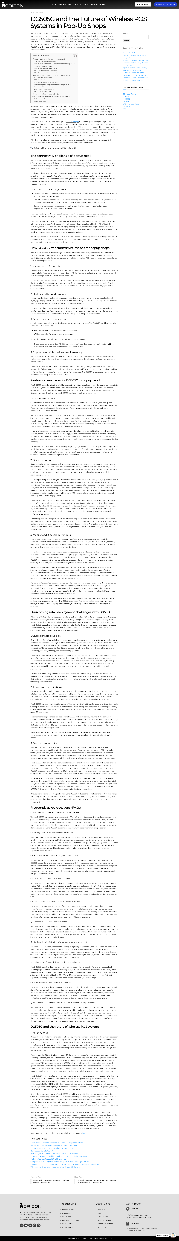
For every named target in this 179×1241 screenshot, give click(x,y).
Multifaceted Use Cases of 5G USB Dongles (48, 1159)
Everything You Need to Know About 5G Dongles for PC (53, 1148)
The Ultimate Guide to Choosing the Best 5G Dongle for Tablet (56, 1143)
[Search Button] (131, 4)
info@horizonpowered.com (137, 1215)
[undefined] (173, 1235)
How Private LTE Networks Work (136, 75)
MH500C (126, 99)
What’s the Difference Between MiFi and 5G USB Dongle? (54, 1146)
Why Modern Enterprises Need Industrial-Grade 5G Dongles (55, 1167)
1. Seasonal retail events (44, 77)
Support (83, 4)
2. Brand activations (42, 80)
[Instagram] (30, 1225)
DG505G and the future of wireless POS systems (51, 96)
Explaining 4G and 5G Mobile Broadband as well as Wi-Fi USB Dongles (59, 1156)
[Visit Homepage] (12, 4)
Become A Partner (97, 4)
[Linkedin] (22, 1225)
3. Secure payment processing (46, 70)
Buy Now (144, 4)
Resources (72, 4)
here (84, 1133)
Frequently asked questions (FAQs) (46, 94)
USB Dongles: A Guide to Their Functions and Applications (54, 1154)
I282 (124, 109)
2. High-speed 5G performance (46, 68)
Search (125, 33)
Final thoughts (40, 99)
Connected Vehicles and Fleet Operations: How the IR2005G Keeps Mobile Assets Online (135, 55)
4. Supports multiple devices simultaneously (51, 73)
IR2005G (126, 106)
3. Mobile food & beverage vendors (48, 82)
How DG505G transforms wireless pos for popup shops (54, 64)
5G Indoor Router (130, 94)
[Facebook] (34, 1225)
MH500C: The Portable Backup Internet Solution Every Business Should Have (135, 62)
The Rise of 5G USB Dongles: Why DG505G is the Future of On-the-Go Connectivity (64, 1164)
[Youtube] (26, 1225)
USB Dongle (39, 12)
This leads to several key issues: (46, 61)
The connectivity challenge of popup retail (49, 59)
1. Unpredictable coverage (45, 87)
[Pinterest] (39, 1225)
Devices (61, 4)
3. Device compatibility (44, 91)
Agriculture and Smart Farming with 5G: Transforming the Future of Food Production (135, 70)
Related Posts (41, 101)
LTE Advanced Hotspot (132, 104)
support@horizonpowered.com (139, 1217)
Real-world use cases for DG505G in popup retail (51, 75)
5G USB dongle (72, 122)
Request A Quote (166, 4)
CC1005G (126, 96)
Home (53, 4)
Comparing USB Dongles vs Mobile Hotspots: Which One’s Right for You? (60, 1162)
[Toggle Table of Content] (73, 56)
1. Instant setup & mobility (44, 66)
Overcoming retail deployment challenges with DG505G (54, 85)
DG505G (126, 101)
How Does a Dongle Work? (41, 1151)
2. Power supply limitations (45, 89)
